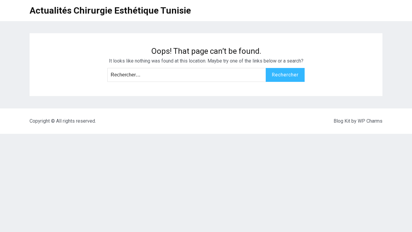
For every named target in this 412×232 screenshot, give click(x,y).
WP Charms (370, 121)
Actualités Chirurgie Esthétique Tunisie (110, 10)
